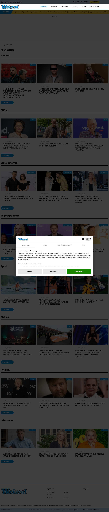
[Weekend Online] (10, 7)
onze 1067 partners (28, 253)
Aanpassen (53, 271)
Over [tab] (83, 245)
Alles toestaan (79, 271)
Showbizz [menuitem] (44, 7)
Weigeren (30, 271)
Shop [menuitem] (84, 7)
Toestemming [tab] (26, 245)
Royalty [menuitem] (54, 7)
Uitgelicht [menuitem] (64, 7)
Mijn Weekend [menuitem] (94, 7)
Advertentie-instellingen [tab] (64, 245)
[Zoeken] (106, 7)
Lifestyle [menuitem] (75, 7)
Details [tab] (45, 245)
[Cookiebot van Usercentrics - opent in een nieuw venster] (83, 239)
